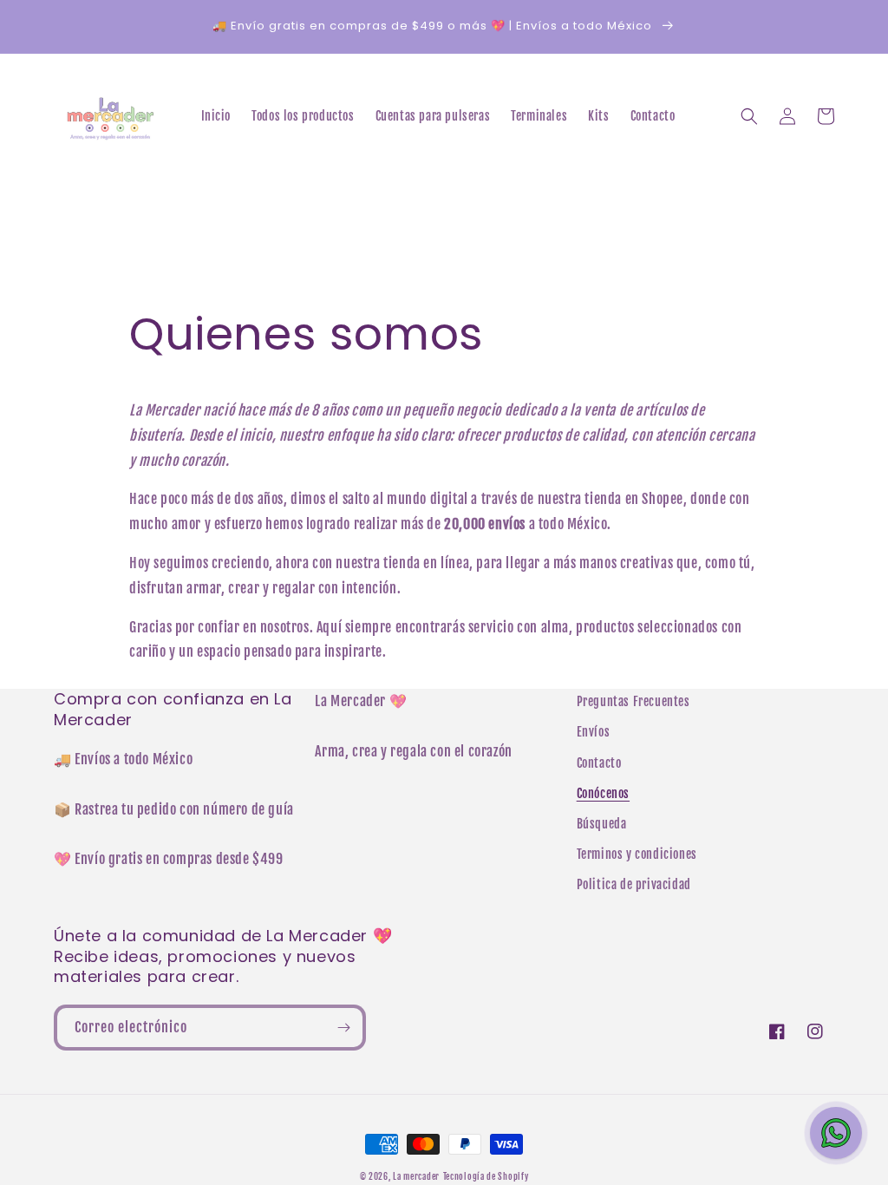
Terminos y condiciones (637, 854)
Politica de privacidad (634, 884)
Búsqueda (602, 823)
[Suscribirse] (343, 1028)
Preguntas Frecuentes (633, 701)
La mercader (416, 1176)
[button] (749, 116)
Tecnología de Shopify (486, 1176)
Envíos (593, 731)
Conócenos (603, 793)
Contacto (599, 763)
